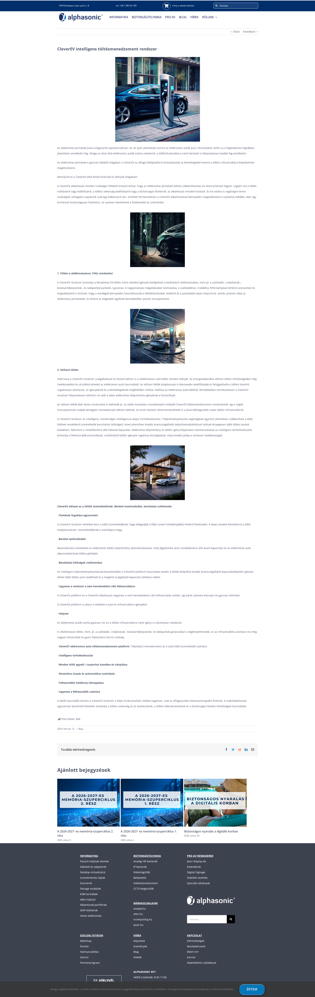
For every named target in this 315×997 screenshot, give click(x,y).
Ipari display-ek (196, 861)
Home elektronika (90, 915)
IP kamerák (140, 866)
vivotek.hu (139, 908)
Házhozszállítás (89, 951)
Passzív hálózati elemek (94, 861)
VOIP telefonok (89, 910)
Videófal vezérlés (197, 877)
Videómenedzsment (145, 883)
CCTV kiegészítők (143, 888)
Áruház (84, 946)
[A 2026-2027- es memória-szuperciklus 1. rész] (88, 802)
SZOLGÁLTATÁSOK (91, 935)
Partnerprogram (90, 962)
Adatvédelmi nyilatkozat (201, 962)
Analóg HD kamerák (145, 861)
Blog (80, 728)
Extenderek (194, 866)
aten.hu (138, 914)
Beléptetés (139, 877)
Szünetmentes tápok (92, 877)
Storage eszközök (90, 888)
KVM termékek (89, 894)
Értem (252, 989)
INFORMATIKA (89, 856)
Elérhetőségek (195, 941)
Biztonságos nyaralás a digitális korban (148, 831)
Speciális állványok (198, 883)
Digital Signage (196, 872)
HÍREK (137, 935)
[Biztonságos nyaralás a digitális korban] (152, 802)
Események (140, 946)
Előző (236, 31)
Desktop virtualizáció (92, 872)
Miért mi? (193, 951)
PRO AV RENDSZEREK (200, 856)
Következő (249, 31)
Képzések (139, 941)
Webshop (86, 941)
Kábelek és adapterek (93, 866)
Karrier (191, 957)
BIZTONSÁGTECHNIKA (147, 856)
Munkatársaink (196, 946)
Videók (137, 957)
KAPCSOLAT (194, 935)
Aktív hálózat (88, 899)
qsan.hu (138, 925)
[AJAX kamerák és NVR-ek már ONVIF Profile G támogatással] (215, 802)
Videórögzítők (141, 872)
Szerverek (86, 883)
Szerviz (84, 957)
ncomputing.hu (142, 919)
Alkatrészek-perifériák (93, 905)
